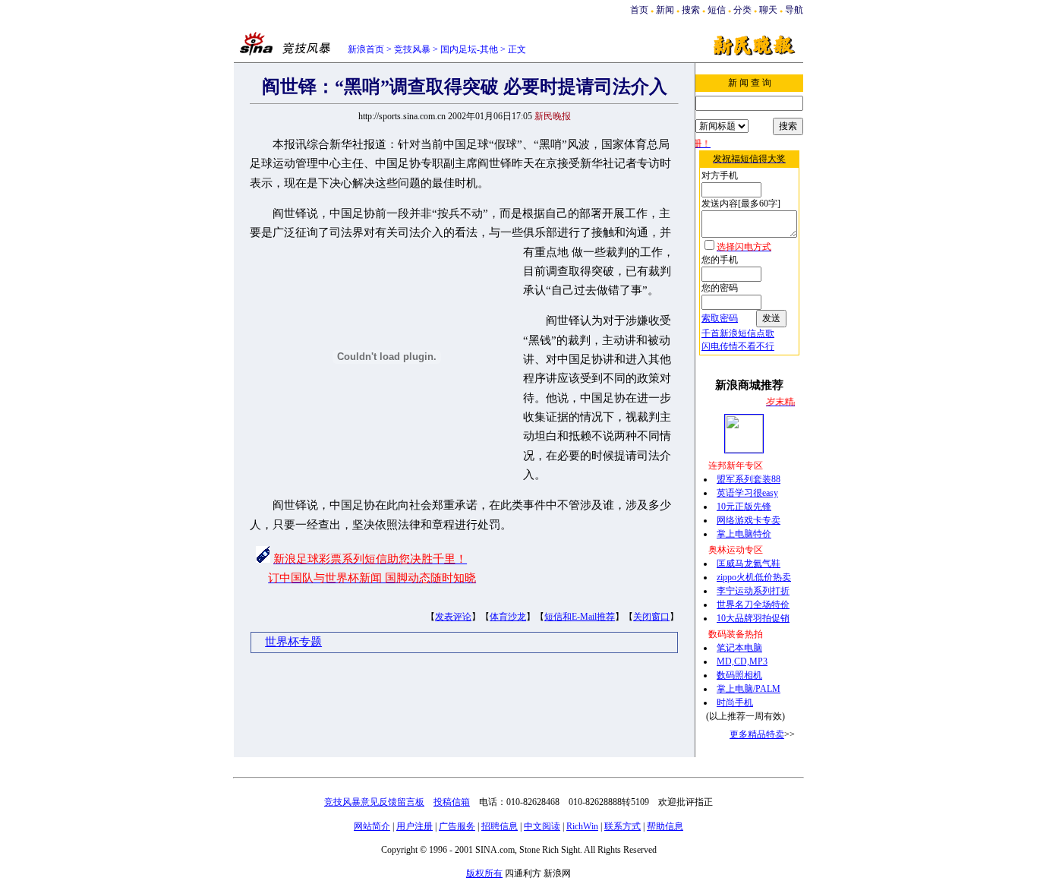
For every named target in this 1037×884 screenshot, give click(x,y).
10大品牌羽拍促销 (753, 618)
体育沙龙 (508, 616)
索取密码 (719, 318)
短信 (717, 10)
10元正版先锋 (744, 506)
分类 (742, 10)
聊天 (768, 10)
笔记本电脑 (739, 647)
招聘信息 (499, 826)
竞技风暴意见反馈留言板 (374, 802)
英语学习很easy (747, 493)
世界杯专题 (293, 642)
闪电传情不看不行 (737, 346)
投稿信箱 (451, 802)
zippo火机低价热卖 (754, 577)
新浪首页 (366, 49)
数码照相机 (739, 675)
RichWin (582, 826)
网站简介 (372, 826)
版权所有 (484, 873)
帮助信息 (665, 826)
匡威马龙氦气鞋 (748, 563)
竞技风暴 (412, 49)
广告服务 (457, 826)
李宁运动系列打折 (753, 591)
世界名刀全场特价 (753, 604)
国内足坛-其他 (469, 49)
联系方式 (622, 826)
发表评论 (453, 616)
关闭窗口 (651, 616)
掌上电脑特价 (744, 534)
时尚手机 (735, 702)
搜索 (691, 10)
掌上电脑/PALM (748, 689)
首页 (639, 10)
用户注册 (414, 826)
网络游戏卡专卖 (748, 520)
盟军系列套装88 (748, 479)
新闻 (665, 10)
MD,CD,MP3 (742, 661)
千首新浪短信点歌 (737, 333)
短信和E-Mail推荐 (579, 616)
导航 (794, 10)
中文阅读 (542, 826)
